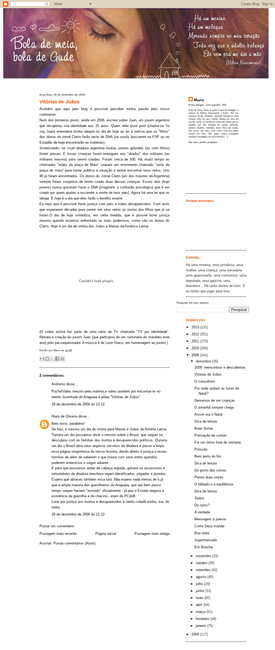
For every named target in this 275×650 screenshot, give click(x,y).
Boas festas (203, 428)
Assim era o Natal (208, 414)
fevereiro (203, 619)
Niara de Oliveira (64, 416)
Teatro (199, 498)
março (201, 612)
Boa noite (201, 533)
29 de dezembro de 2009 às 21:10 (78, 514)
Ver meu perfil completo (203, 142)
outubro (202, 563)
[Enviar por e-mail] (42, 358)
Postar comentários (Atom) (74, 543)
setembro (203, 570)
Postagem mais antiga (152, 534)
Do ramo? (201, 505)
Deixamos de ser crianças (214, 400)
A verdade (202, 512)
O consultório (204, 381)
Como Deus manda (209, 526)
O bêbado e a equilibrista (213, 484)
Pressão (200, 449)
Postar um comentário (56, 526)
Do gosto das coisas (210, 470)
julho (200, 584)
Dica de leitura (205, 421)
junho (200, 591)
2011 (195, 341)
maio (200, 598)
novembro (204, 556)
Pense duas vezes (208, 477)
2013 (195, 327)
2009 (195, 355)
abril (199, 605)
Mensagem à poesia (210, 519)
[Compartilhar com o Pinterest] (62, 358)
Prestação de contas (210, 435)
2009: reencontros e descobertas (219, 367)
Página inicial (105, 534)
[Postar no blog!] (47, 358)
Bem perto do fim (207, 456)
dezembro (204, 361)
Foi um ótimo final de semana (217, 442)
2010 (195, 348)
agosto (201, 577)
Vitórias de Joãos (59, 101)
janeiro (201, 626)
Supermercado (205, 540)
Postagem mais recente (58, 534)
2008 (195, 634)
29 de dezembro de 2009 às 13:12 (78, 404)
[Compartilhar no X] (52, 358)
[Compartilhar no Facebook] (57, 358)
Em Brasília (203, 547)
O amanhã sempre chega (214, 407)
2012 (195, 334)
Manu (199, 100)
